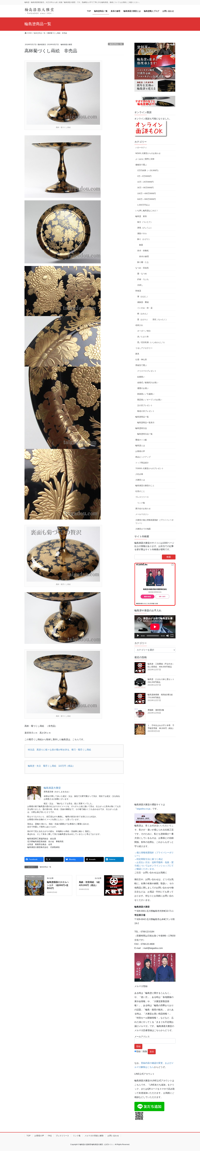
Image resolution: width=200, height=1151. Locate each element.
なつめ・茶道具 (142, 268)
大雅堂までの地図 (143, 529)
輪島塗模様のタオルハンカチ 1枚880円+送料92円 (58, 885)
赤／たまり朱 (143, 337)
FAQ (50, 1136)
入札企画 (139, 474)
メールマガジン (142, 514)
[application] (155, 626)
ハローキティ (141, 147)
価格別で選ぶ (141, 165)
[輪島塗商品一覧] (114, 885)
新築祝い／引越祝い (145, 394)
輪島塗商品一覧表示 (145, 422)
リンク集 (141, 503)
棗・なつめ (142, 274)
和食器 (138, 291)
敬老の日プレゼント (145, 411)
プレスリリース (142, 497)
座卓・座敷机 (143, 251)
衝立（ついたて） (145, 222)
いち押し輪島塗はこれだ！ (146, 210)
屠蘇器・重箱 (143, 302)
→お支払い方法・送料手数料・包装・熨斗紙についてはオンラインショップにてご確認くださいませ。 (154, 865)
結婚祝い (141, 377)
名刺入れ (139, 325)
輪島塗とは (140, 445)
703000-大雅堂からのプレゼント (149, 468)
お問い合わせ (113, 1136)
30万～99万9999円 (145, 187)
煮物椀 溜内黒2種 (156, 710)
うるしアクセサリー (144, 348)
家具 (137, 354)
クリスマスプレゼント (146, 371)
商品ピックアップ (143, 457)
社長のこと (140, 491)
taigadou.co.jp (143, 809)
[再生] (138, 635)
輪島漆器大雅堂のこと (144, 485)
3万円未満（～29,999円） (148, 170)
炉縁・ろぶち (143, 279)
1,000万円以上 (143, 205)
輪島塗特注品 (141, 428)
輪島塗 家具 (141, 216)
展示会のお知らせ (143, 508)
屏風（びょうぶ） (145, 228)
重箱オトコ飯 (141, 440)
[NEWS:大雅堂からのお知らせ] (34, 885)
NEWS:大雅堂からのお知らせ (148, 153)
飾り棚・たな (143, 262)
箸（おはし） (143, 296)
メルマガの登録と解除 (94, 1136)
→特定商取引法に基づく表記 (148, 859)
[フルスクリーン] (172, 635)
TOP (28, 1136)
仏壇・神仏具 (141, 359)
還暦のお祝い (143, 388)
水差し (140, 285)
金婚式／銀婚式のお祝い (147, 382)
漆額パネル (142, 233)
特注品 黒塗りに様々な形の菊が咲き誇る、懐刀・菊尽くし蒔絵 (59, 750)
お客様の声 (140, 451)
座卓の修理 (144, 256)
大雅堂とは (140, 480)
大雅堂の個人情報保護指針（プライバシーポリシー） (154, 521)
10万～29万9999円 (145, 182)
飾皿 (141, 245)
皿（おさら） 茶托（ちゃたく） (152, 319)
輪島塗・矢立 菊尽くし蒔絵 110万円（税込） (51, 766)
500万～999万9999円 (146, 199)
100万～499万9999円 (146, 193)
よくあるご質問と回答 (144, 159)
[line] (149, 1106)
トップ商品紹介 (142, 463)
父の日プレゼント (145, 405)
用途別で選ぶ (141, 365)
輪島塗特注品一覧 (145, 434)
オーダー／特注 (144, 331)
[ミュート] (167, 635)
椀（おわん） (143, 314)
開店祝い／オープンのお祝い (149, 400)
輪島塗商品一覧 (116, 44)
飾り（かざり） (144, 239)
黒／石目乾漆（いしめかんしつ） (151, 342)
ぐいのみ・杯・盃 (145, 308)
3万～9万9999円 (144, 176)
